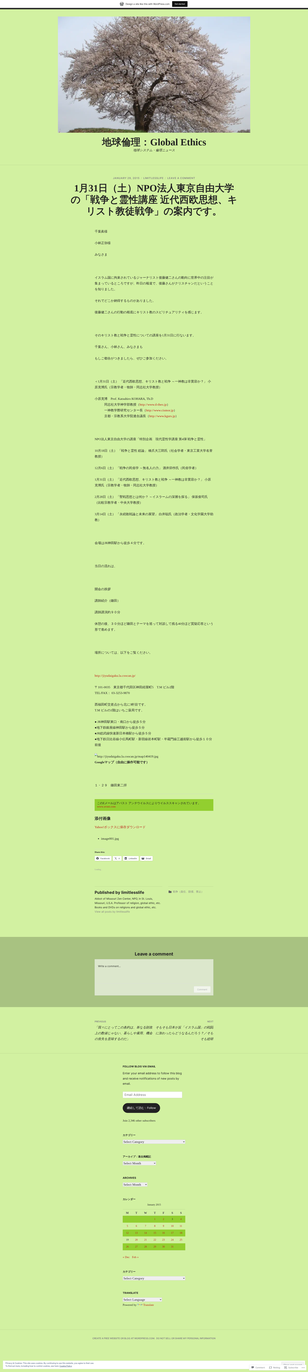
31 (172, 1246)
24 (172, 1239)
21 (145, 1239)
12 (127, 1232)
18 (181, 1232)
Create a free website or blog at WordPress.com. (123, 1338)
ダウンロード (136, 827)
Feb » (135, 1257)
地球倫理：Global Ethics (154, 142)
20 (136, 1239)
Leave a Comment (181, 178)
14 (145, 1232)
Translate (148, 1304)
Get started (180, 4)
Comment (202, 989)
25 (181, 1239)
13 (136, 1232)
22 (155, 1239)
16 (163, 1232)
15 (155, 1232)
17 (172, 1232)
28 (145, 1246)
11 (181, 1226)
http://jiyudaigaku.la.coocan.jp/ (115, 675)
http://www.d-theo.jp (153, 404)
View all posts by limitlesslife (112, 911)
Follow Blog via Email (139, 1066)
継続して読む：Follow (141, 1108)
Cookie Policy (66, 1366)
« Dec (126, 1257)
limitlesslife (153, 178)
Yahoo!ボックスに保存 (110, 827)
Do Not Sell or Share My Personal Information (185, 1338)
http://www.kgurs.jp (162, 416)
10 (172, 1226)
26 (127, 1246)
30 (163, 1246)
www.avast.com (106, 806)
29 (155, 1246)
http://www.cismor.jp (160, 410)
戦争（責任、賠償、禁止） (188, 891)
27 (136, 1246)
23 (163, 1239)
